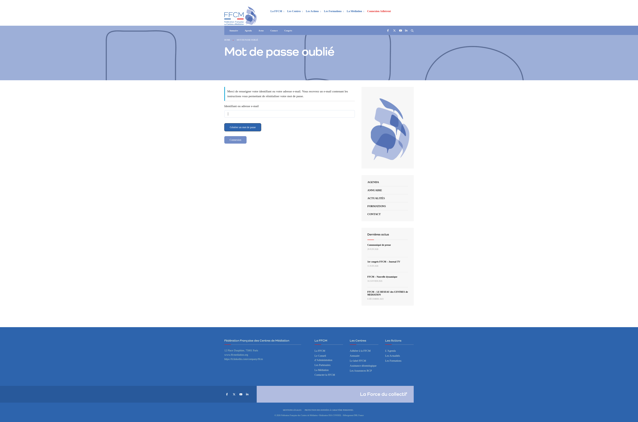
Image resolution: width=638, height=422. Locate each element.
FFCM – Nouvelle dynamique (382, 277)
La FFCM (276, 11)
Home (227, 40)
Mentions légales (292, 410)
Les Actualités (392, 355)
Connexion (235, 139)
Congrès (288, 30)
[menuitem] (277, 11)
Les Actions (312, 11)
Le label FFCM (358, 360)
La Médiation (354, 11)
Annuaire (233, 30)
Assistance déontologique (363, 365)
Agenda (248, 30)
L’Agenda (390, 350)
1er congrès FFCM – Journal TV (383, 261)
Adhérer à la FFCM (360, 350)
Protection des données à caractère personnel (329, 410)
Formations (376, 206)
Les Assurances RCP (361, 370)
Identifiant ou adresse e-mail (241, 106)
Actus (261, 30)
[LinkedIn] (406, 30)
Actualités (376, 198)
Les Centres (294, 11)
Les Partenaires (322, 365)
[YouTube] (400, 30)
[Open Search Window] (412, 30)
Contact (274, 30)
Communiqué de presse (379, 245)
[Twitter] (394, 30)
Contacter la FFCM (325, 374)
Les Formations (333, 11)
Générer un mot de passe (243, 127)
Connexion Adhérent (379, 11)
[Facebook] (388, 30)
